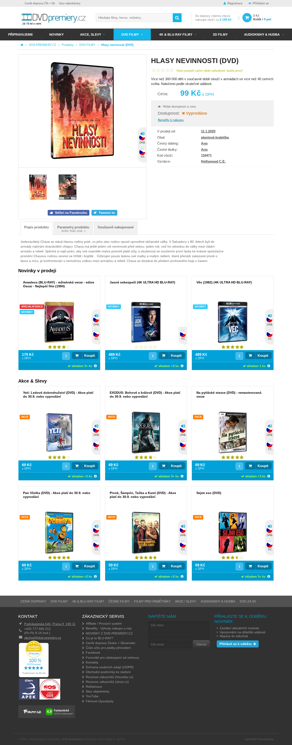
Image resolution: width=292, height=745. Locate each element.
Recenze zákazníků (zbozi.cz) (107, 682)
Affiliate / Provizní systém (104, 623)
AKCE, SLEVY (90, 34)
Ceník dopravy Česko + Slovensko (110, 643)
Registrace (234, 3)
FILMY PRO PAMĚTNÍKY (152, 601)
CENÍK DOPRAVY (33, 601)
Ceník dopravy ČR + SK (40, 3)
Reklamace (94, 686)
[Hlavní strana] (22, 45)
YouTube (92, 696)
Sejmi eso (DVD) (208, 493)
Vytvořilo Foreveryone (259, 739)
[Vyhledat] (177, 17)
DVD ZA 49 (248, 601)
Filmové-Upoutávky (100, 701)
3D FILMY (220, 34)
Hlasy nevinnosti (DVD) (117, 45)
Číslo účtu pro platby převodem (108, 648)
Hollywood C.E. (213, 161)
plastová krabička (215, 137)
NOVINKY (56, 34)
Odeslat (201, 644)
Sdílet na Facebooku (70, 212)
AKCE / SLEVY (185, 601)
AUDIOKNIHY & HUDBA (218, 601)
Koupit (89, 355)
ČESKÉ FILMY (119, 601)
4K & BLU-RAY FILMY (175, 34)
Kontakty (92, 662)
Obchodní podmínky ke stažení (108, 672)
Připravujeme (20, 34)
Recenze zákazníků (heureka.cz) (109, 677)
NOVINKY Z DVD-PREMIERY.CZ (109, 633)
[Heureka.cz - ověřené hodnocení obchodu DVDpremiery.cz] (34, 676)
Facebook (93, 652)
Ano (204, 143)
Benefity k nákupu (171, 120)
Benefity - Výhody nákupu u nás (109, 628)
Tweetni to (106, 212)
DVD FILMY (130, 34)
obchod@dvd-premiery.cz (42, 637)
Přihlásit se (261, 3)
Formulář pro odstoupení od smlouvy (112, 657)
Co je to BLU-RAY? (99, 638)
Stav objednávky (70, 3)
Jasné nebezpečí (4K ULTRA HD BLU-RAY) (142, 282)
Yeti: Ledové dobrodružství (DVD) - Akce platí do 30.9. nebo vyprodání (58, 394)
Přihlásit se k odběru (235, 644)
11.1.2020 (208, 131)
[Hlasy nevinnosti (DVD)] (82, 111)
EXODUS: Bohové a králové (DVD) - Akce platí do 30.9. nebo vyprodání (145, 394)
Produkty (68, 45)
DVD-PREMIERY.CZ (42, 45)
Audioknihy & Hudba (262, 34)
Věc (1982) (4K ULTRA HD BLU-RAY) (224, 282)
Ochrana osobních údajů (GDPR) (110, 667)
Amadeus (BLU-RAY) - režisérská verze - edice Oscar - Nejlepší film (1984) (58, 284)
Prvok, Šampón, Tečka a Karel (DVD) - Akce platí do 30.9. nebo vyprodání (143, 495)
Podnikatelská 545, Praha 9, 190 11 (50, 624)
